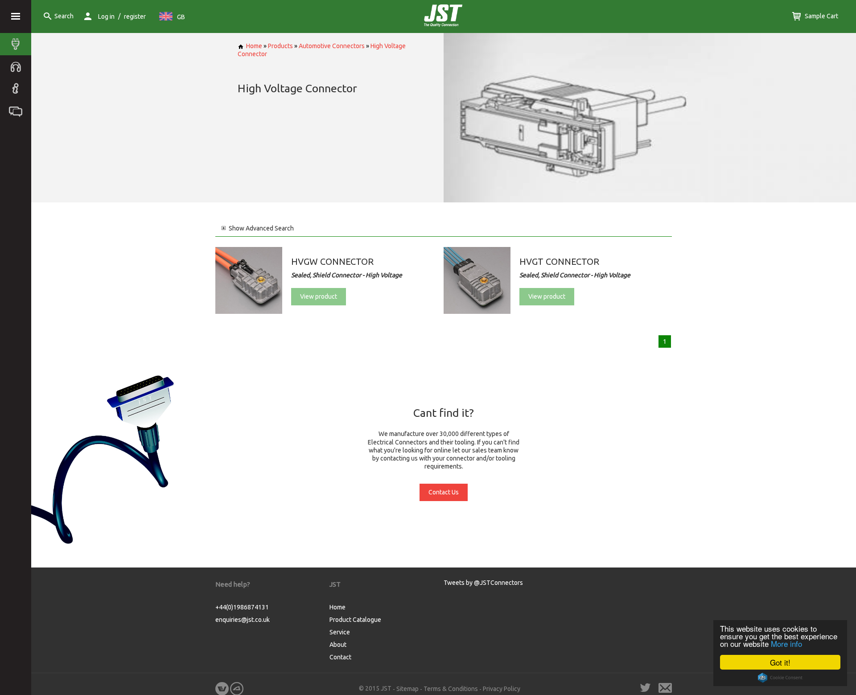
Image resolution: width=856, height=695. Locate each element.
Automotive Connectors (332, 45)
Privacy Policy (501, 688)
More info (786, 643)
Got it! (780, 662)
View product (318, 296)
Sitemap (407, 688)
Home (254, 45)
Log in (106, 16)
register (135, 16)
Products (280, 45)
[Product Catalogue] (17, 44)
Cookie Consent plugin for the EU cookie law (780, 678)
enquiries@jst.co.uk (242, 619)
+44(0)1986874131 (242, 607)
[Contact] (17, 111)
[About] (17, 89)
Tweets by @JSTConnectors (483, 582)
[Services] (17, 66)
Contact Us (443, 492)
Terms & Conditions (451, 688)
